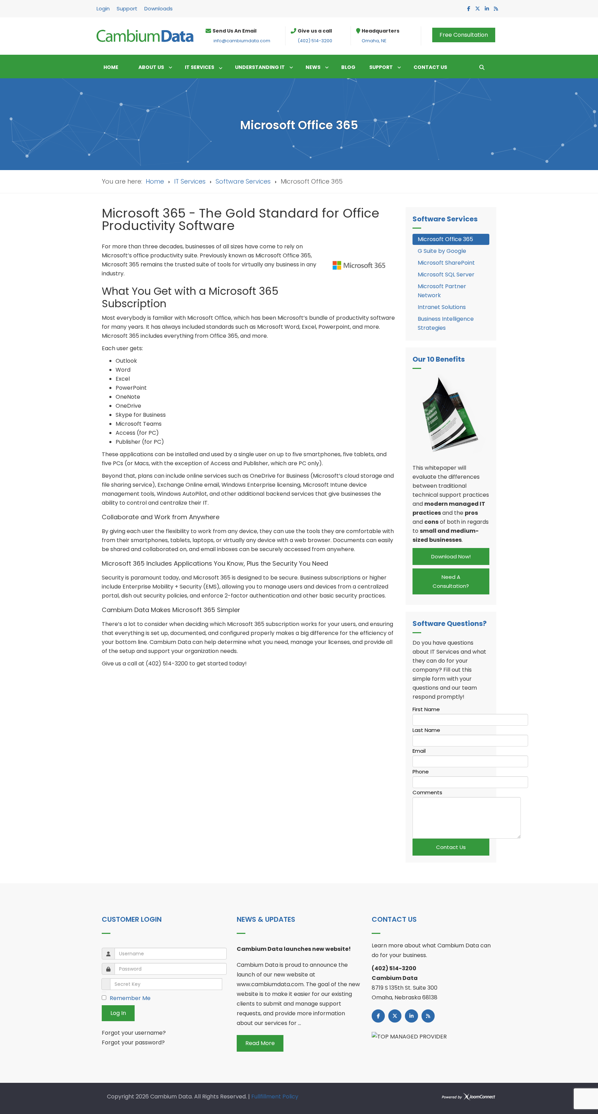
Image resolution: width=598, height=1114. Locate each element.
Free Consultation (464, 35)
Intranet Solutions (442, 307)
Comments (427, 792)
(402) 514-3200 (315, 40)
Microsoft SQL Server (446, 274)
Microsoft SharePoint (446, 263)
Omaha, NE (374, 40)
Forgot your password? (133, 1042)
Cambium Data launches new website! (294, 949)
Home (155, 181)
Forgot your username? (134, 1033)
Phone (421, 771)
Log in (118, 1013)
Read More (260, 1043)
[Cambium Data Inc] (145, 35)
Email (419, 750)
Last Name (426, 730)
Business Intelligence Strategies (446, 323)
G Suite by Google (442, 251)
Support (127, 8)
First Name (426, 709)
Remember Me (130, 998)
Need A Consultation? (451, 581)
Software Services (243, 181)
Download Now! (451, 556)
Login (103, 8)
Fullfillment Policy (274, 1096)
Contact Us (451, 847)
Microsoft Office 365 (445, 239)
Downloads (158, 8)
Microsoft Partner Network (442, 290)
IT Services (190, 181)
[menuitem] (114, 67)
